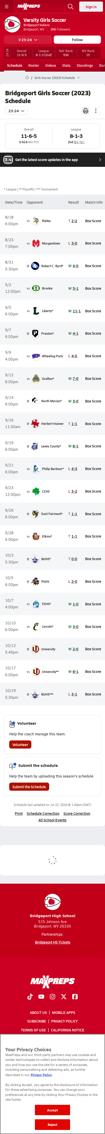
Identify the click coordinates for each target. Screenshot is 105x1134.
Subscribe (36, 1021)
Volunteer (20, 744)
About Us (38, 1012)
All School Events (52, 820)
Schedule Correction (43, 813)
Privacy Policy (64, 1021)
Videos (50, 65)
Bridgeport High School (52, 915)
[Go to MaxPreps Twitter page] (64, 997)
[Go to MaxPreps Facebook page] (75, 997)
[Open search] (70, 6)
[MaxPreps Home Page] (27, 78)
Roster (33, 65)
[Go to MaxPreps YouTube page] (41, 997)
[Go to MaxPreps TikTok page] (30, 997)
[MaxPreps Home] (28, 6)
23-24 (13, 110)
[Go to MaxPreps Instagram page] (52, 997)
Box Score (93, 220)
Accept (52, 1110)
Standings (85, 65)
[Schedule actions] (96, 111)
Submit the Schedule (29, 786)
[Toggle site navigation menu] (6, 6)
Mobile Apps (63, 1012)
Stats (66, 65)
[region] (52, 1084)
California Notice (67, 1029)
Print (19, 813)
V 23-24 (25, 39)
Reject (53, 1124)
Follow (77, 39)
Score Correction (76, 813)
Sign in (91, 6)
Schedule (14, 65)
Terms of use (33, 1029)
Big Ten (79, 142)
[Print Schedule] (86, 111)
